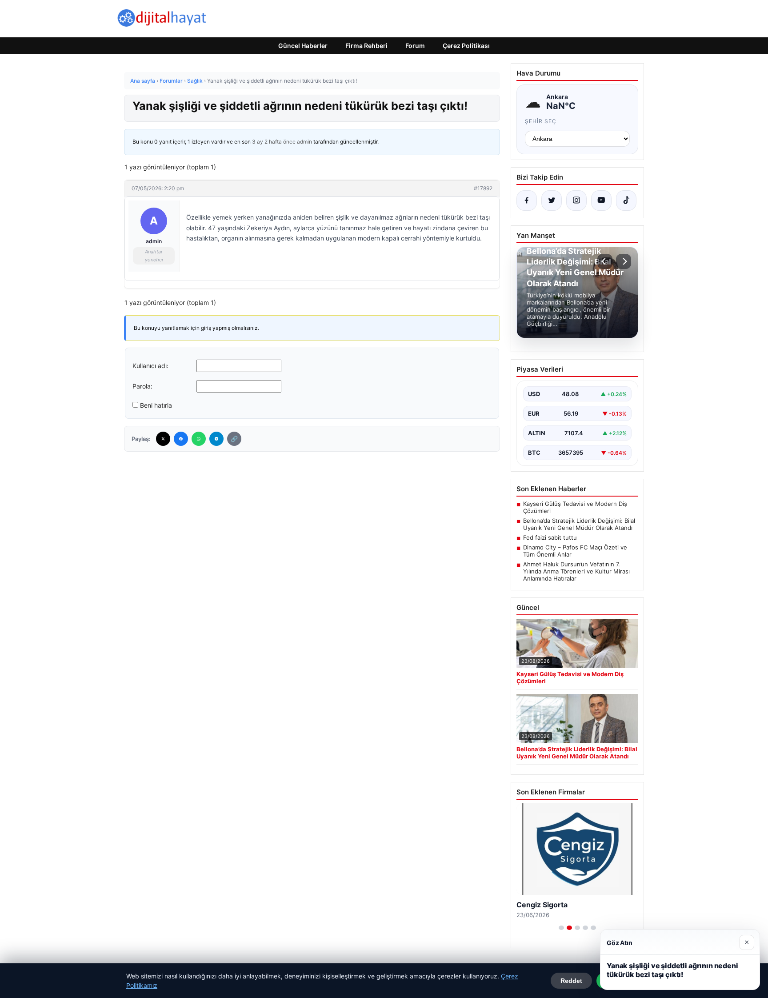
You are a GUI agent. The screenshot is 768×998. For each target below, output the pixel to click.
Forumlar (171, 80)
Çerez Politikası (466, 45)
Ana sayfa (142, 80)
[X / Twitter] (551, 200)
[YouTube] (601, 200)
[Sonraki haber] (623, 261)
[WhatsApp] (199, 439)
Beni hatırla (156, 405)
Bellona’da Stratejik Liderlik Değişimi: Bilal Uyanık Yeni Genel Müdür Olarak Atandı (579, 524)
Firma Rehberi (366, 45)
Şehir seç (540, 121)
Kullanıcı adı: (150, 365)
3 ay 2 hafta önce (274, 141)
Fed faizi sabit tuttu (550, 537)
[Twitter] (163, 439)
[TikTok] (626, 200)
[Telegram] (216, 439)
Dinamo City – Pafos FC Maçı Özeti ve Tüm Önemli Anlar (575, 551)
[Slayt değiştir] (561, 928)
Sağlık (195, 80)
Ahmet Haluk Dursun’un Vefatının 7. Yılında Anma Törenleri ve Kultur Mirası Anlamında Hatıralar (576, 571)
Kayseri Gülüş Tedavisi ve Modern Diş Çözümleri (575, 507)
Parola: (142, 386)
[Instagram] (576, 200)
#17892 (483, 188)
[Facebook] (181, 439)
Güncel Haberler (303, 45)
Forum (415, 45)
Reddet (571, 980)
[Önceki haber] (604, 261)
